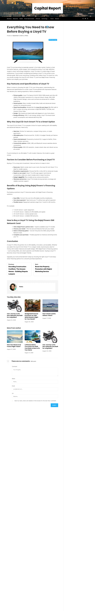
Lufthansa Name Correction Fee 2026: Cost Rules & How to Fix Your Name (32, 347)
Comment (14, 366)
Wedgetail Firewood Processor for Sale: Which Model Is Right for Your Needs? (31, 316)
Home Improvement (29, 18)
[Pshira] (14, 287)
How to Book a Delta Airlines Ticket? (49, 314)
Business (9, 18)
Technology (44, 18)
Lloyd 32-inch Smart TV (43, 107)
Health (21, 18)
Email (13, 386)
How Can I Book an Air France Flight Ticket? (14, 345)
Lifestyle (38, 18)
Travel (52, 18)
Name (13, 378)
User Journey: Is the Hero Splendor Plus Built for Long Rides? (15, 315)
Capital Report (47, 8)
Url (12, 393)
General (57, 18)
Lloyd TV (21, 177)
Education (15, 18)
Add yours (33, 361)
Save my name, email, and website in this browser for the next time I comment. (35, 400)
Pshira (26, 35)
